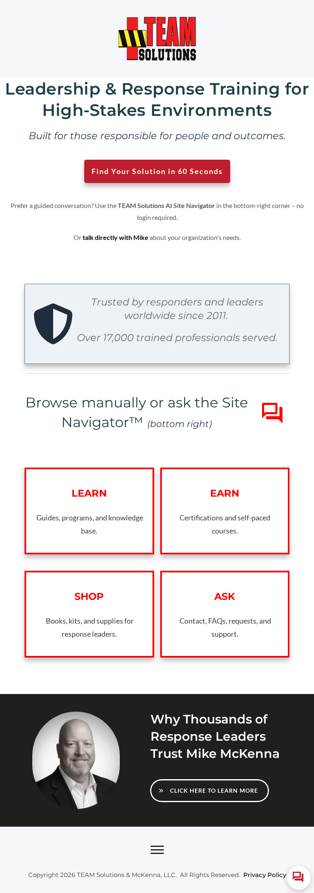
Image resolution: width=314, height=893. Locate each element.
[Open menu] (157, 850)
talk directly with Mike (115, 237)
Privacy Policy (264, 875)
